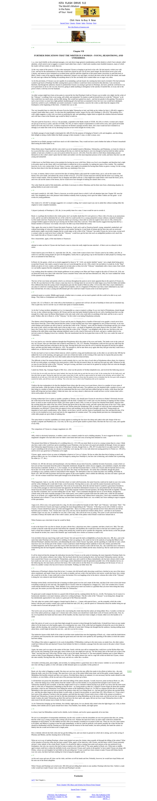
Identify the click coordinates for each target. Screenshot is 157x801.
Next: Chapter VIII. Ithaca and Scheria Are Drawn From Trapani (78, 785)
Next (94, 23)
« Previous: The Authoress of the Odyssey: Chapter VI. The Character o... (57, 797)
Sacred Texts (64, 23)
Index (83, 23)
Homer (78, 23)
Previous (89, 23)
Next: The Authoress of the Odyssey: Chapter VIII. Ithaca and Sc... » (100, 797)
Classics (72, 23)
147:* (33, 780)
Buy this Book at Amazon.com (78, 27)
